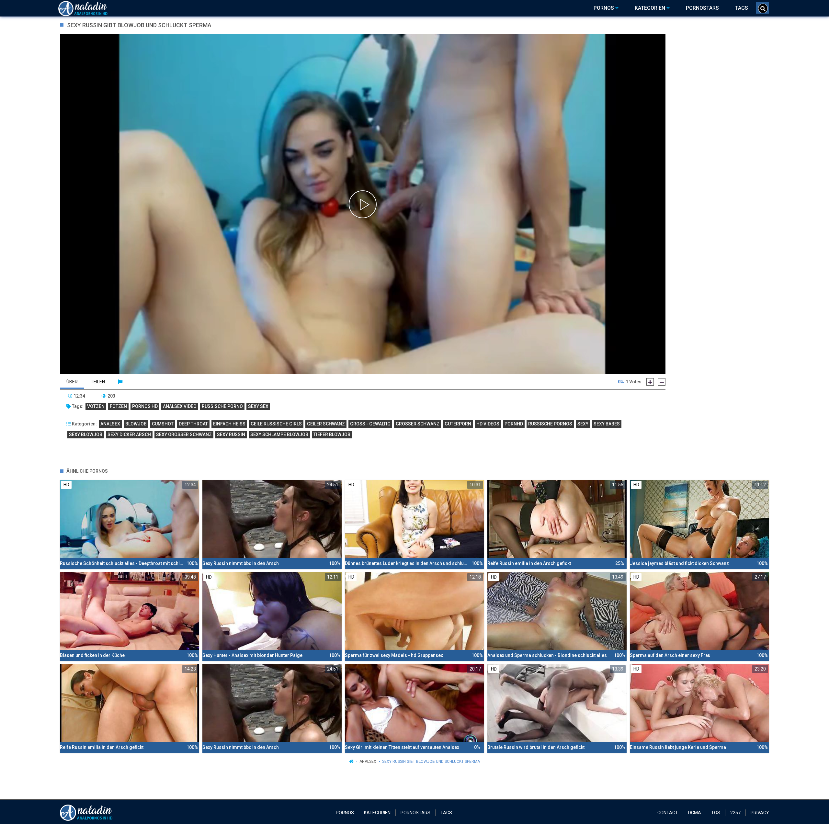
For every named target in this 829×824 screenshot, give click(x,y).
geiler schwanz (326, 423)
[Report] (120, 381)
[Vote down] (661, 382)
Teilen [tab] (98, 381)
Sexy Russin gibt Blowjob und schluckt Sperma (431, 761)
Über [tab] (72, 381)
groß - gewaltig (370, 423)
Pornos (345, 812)
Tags (446, 812)
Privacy (760, 812)
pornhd (514, 423)
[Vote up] (650, 382)
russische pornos (550, 423)
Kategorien (377, 812)
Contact (667, 812)
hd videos (487, 423)
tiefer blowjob (331, 434)
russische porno (222, 406)
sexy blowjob (85, 434)
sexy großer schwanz (184, 434)
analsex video (180, 406)
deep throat (193, 423)
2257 (735, 812)
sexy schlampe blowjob (279, 434)
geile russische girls (276, 423)
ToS (715, 812)
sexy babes (607, 423)
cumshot (163, 423)
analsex (110, 423)
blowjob (136, 423)
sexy (582, 423)
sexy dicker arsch (129, 434)
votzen (96, 406)
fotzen (118, 406)
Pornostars (415, 812)
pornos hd (145, 406)
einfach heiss (229, 423)
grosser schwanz (417, 423)
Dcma (694, 812)
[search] (763, 8)
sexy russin (231, 434)
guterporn (458, 423)
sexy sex (258, 406)
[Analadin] (91, 8)
